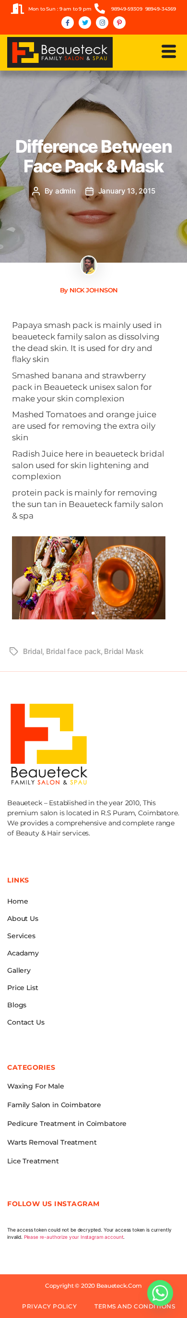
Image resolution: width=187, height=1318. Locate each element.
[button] (169, 51)
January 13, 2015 (126, 190)
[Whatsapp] (160, 1293)
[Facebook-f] (67, 22)
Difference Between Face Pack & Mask (93, 156)
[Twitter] (85, 22)
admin (65, 190)
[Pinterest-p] (119, 22)
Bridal (32, 651)
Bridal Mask (123, 651)
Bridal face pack (73, 651)
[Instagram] (102, 22)
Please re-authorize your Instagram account (74, 1237)
